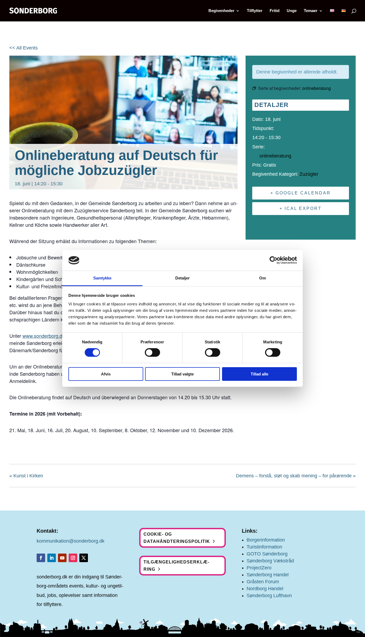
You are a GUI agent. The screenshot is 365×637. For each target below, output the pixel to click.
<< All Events (23, 48)
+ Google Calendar (300, 193)
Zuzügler (309, 174)
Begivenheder (221, 11)
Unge (292, 11)
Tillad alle (259, 374)
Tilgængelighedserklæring (176, 565)
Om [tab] (262, 278)
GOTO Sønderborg (267, 554)
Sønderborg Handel (268, 574)
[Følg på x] (83, 558)
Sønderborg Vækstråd (270, 560)
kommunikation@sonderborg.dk (70, 541)
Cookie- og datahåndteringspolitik (176, 538)
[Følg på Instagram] (73, 558)
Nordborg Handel (265, 588)
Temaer (310, 11)
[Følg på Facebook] (41, 558)
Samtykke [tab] (102, 278)
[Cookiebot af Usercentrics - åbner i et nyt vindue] (273, 260)
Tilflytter (254, 11)
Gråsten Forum (263, 581)
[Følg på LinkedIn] (51, 558)
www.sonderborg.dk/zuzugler (53, 335)
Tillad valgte (182, 374)
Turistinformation (264, 547)
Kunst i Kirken (26, 475)
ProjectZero (259, 567)
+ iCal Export (300, 208)
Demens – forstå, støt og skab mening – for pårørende (296, 475)
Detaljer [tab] (182, 278)
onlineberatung (275, 156)
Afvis (106, 374)
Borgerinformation (266, 540)
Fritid (274, 11)
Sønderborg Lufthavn (269, 595)
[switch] (152, 352)
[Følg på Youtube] (62, 558)
